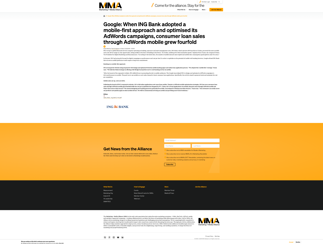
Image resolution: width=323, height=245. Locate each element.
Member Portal (169, 190)
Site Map (217, 236)
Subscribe (214, 2)
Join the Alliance (216, 9)
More (205, 10)
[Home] (104, 16)
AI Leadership (107, 198)
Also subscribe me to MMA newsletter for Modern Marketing (185, 150)
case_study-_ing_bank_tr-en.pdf (112, 97)
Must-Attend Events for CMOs (143, 193)
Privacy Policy (209, 236)
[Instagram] (113, 237)
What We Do (181, 9)
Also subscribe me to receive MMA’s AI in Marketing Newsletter (186, 154)
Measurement (108, 190)
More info (61, 243)
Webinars (137, 198)
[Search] (219, 2)
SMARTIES (107, 201)
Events (136, 190)
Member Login (206, 2)
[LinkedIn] (122, 237)
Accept (291, 242)
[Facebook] (109, 237)
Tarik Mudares (115, 48)
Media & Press (169, 193)
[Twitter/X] (104, 237)
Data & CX (106, 196)
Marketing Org (108, 193)
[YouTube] (118, 237)
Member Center (139, 196)
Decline (298, 242)
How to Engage (194, 9)
